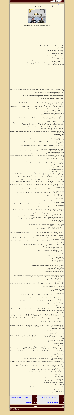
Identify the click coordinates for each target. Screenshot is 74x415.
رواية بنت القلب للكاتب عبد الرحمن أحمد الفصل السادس (48, 397)
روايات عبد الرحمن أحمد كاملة (53, 402)
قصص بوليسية (28, 402)
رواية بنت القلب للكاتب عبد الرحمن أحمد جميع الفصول (21, 397)
